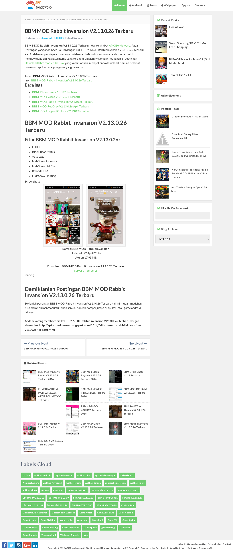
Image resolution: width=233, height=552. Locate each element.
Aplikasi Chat (83, 475)
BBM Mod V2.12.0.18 (33, 497)
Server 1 (79, 270)
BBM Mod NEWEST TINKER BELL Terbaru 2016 (93, 393)
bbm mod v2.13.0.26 (52, 37)
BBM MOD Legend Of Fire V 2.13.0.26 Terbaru (61, 111)
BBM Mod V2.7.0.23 (106, 505)
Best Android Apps (165, 548)
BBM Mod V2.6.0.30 (82, 505)
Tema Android (48, 535)
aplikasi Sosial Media (115, 482)
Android (136, 5)
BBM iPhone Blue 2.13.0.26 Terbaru (54, 92)
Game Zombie (30, 535)
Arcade (45, 490)
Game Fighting (48, 520)
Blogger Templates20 (201, 548)
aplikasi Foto (126, 475)
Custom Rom (127, 505)
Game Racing (128, 520)
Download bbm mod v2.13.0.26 (44, 63)
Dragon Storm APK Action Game (190, 116)
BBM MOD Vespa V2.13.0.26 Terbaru (56, 96)
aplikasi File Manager (105, 475)
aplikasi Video (30, 490)
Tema (153, 5)
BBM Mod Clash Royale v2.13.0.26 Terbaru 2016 (91, 375)
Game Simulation (70, 527)
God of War (176, 27)
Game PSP (112, 520)
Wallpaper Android (69, 535)
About (181, 544)
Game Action (85, 512)
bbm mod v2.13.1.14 (33, 505)
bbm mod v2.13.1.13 (132, 497)
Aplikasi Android (42, 475)
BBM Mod (58, 490)
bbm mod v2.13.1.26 (57, 505)
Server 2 (92, 270)
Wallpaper (170, 5)
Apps (184, 5)
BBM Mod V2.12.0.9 (59, 497)
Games (199, 5)
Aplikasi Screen (93, 482)
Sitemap (190, 544)
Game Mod (97, 520)
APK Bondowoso (119, 45)
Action (26, 475)
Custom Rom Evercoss (63, 512)
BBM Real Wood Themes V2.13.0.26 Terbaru (134, 410)
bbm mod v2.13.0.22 (83, 497)
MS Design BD (132, 548)
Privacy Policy (214, 544)
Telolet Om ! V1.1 (180, 75)
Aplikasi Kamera (31, 482)
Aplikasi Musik (73, 482)
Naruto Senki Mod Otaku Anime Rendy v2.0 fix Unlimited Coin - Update (190, 173)
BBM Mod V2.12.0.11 (128, 490)
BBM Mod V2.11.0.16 (102, 490)
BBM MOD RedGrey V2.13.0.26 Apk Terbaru (60, 106)
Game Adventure (105, 512)
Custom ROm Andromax (35, 512)
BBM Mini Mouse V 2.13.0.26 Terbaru (124, 348)
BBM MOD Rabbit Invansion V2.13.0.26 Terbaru (61, 80)
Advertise (201, 544)
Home (121, 5)
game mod (82, 520)
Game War (125, 527)
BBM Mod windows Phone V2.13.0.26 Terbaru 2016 (49, 375)
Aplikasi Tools (137, 482)
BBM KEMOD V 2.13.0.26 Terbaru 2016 (91, 410)
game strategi (108, 527)
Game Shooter (30, 527)
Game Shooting (50, 527)
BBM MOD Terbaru (77, 490)
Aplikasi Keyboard (52, 482)
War (86, 535)
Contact (227, 544)
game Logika (66, 520)
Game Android (126, 512)
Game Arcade (29, 520)
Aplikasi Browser (64, 475)
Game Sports (90, 527)
